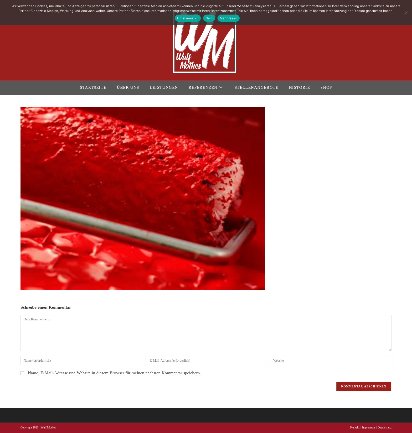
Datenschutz (384, 427)
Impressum (368, 427)
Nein (209, 18)
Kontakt (354, 427)
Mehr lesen (228, 18)
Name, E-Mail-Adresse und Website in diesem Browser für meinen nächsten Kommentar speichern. (114, 372)
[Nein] (406, 12)
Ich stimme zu (187, 18)
